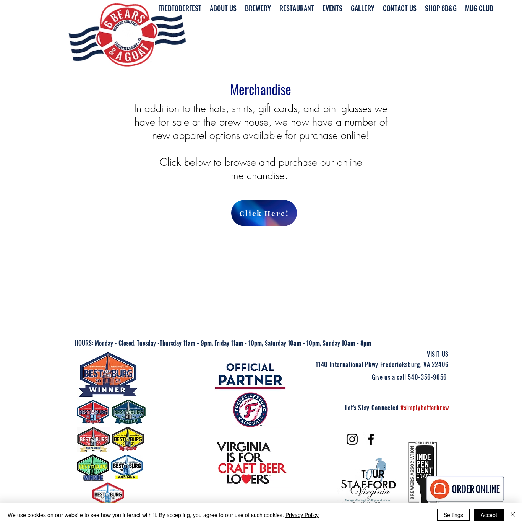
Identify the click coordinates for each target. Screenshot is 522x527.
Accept (489, 515)
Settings (453, 515)
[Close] (512, 515)
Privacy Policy (302, 515)
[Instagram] (352, 439)
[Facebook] (370, 439)
